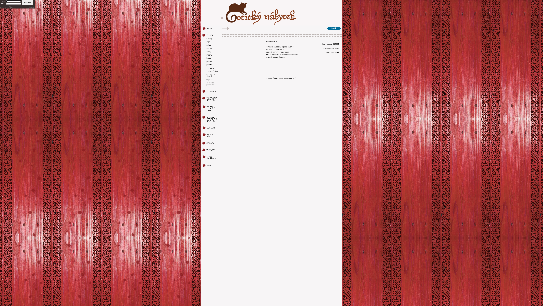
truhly (208, 52)
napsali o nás (211, 136)
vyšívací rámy (212, 71)
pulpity (209, 65)
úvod (209, 28)
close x (31, 7)
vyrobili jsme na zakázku (210, 109)
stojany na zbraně (210, 75)
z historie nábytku (211, 99)
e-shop (210, 35)
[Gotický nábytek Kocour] (271, 13)
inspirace (211, 91)
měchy (209, 55)
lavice (208, 58)
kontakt (210, 128)
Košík (333, 28)
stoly (208, 42)
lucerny (209, 39)
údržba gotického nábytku (211, 119)
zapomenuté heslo (7, 7)
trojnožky (210, 68)
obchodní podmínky (210, 84)
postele (209, 61)
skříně (209, 48)
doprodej (209, 80)
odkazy (210, 143)
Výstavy (210, 150)
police (208, 45)
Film (208, 165)
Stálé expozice (211, 158)
